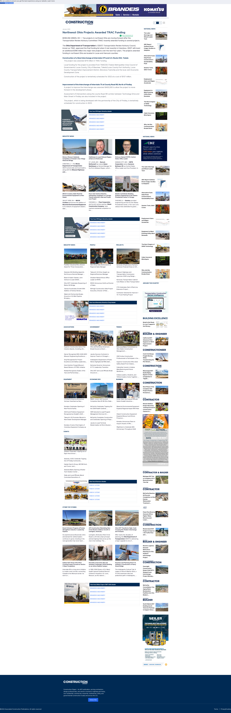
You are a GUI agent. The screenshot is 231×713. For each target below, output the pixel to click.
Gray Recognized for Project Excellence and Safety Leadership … (75, 361)
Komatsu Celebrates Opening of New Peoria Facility (74, 407)
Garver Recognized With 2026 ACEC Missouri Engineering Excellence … (75, 355)
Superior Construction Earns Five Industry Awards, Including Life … (74, 348)
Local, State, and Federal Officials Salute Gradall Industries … (127, 400)
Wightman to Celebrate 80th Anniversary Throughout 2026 (126, 428)
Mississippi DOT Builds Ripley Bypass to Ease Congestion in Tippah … (148, 374)
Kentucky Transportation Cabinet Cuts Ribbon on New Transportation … (128, 282)
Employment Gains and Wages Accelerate (149, 81)
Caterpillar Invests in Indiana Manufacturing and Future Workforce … (126, 369)
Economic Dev (95, 379)
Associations (69, 327)
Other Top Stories (70, 507)
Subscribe (93, 700)
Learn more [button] (51, 1)
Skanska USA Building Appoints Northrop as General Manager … (74, 273)
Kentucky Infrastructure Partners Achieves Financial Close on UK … (127, 266)
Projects (120, 245)
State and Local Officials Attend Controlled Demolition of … (74, 476)
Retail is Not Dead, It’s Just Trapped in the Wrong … (149, 324)
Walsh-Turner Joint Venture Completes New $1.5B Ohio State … (101, 400)
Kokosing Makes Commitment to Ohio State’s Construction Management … (127, 349)
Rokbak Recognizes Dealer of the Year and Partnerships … (74, 372)
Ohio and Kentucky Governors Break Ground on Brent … (99, 348)
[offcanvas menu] (164, 22)
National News (149, 29)
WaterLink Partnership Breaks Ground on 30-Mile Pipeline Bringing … (73, 296)
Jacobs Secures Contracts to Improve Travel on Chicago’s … (100, 355)
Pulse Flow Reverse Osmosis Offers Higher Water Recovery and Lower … (149, 516)
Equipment (68, 379)
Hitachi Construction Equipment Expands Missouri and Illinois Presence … (127, 416)
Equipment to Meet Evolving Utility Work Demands (148, 233)
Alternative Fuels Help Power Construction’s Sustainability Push (149, 59)
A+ (160, 22)
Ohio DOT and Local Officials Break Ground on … (101, 372)
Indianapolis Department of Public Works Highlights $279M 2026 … (101, 361)
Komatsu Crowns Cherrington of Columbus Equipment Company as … (75, 427)
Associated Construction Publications (17, 709)
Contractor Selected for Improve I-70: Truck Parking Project (128, 294)
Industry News (68, 136)
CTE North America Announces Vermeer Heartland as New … (74, 400)
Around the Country (151, 283)
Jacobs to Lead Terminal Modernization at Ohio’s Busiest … (101, 424)
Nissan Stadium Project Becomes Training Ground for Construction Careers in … (149, 407)
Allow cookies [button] (9, 3)
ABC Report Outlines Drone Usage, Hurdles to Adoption (148, 181)
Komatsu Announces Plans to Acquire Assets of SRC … (126, 422)
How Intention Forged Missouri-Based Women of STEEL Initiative (74, 366)
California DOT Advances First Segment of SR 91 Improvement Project (148, 341)
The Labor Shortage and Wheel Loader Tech (148, 168)
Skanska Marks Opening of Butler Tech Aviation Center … (74, 471)
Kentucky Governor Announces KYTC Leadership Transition (100, 366)
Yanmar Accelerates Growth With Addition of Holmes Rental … (74, 290)
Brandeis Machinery (96, 115)
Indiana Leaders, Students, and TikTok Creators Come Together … (128, 376)
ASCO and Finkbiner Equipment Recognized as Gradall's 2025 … (74, 413)
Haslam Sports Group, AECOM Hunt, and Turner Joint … (75, 465)
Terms (216, 709)
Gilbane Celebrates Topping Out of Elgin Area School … (75, 452)
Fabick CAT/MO (94, 485)
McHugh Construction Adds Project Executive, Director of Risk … (101, 290)
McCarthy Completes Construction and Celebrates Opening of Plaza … (101, 418)
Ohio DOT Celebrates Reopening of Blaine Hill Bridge (75, 284)
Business (119, 379)
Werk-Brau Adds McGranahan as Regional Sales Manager (100, 266)
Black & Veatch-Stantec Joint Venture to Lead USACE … (73, 279)
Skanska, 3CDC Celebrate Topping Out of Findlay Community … (75, 460)
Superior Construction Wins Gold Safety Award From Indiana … (127, 363)
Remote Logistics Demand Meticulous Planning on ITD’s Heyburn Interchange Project (148, 551)
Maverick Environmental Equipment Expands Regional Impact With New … (128, 408)
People (92, 245)
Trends (119, 327)
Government (95, 327)
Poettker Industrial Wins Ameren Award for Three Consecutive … (74, 266)
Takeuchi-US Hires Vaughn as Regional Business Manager (99, 273)
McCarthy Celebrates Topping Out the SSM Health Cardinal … (101, 407)
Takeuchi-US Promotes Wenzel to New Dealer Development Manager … (75, 419)
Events (66, 431)
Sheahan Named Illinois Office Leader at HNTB (99, 279)
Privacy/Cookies (226, 709)
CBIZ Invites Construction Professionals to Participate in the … (128, 357)
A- (154, 22)
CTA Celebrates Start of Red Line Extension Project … (127, 288)
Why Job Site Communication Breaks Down (149, 126)
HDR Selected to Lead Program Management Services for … (100, 413)
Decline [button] (2, 3)
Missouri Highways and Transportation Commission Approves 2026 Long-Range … (126, 274)
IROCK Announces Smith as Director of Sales (102, 284)
